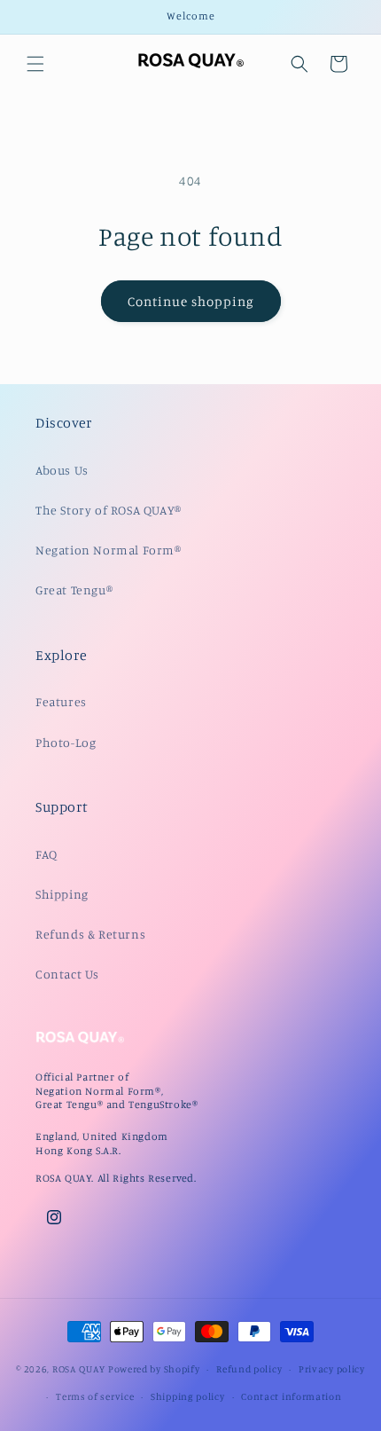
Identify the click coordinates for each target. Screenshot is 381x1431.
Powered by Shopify (154, 1369)
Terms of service (95, 1396)
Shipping (62, 893)
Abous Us (62, 469)
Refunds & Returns (90, 933)
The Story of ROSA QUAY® (108, 509)
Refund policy (249, 1369)
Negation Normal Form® (108, 549)
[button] (35, 63)
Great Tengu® (74, 589)
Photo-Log (65, 742)
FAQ (46, 853)
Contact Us (67, 973)
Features (61, 701)
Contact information (291, 1396)
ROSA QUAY (78, 1369)
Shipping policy (188, 1396)
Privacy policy (332, 1369)
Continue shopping (191, 301)
